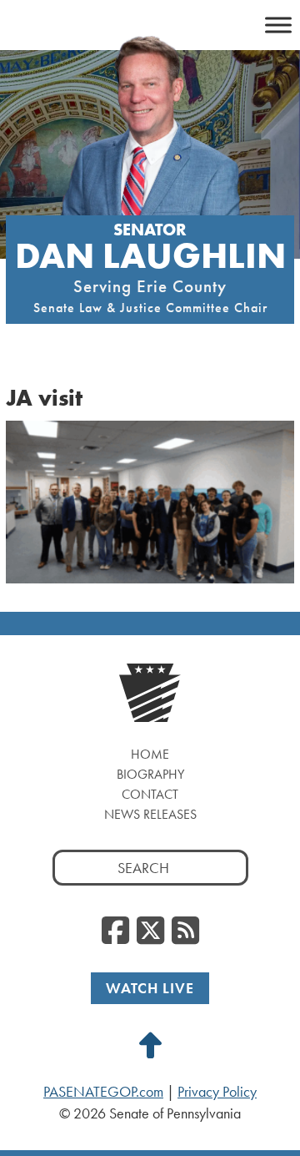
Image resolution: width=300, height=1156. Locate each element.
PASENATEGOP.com (103, 1092)
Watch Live (150, 987)
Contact (150, 794)
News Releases (150, 814)
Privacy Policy (217, 1092)
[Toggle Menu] (278, 25)
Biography (150, 774)
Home (150, 754)
